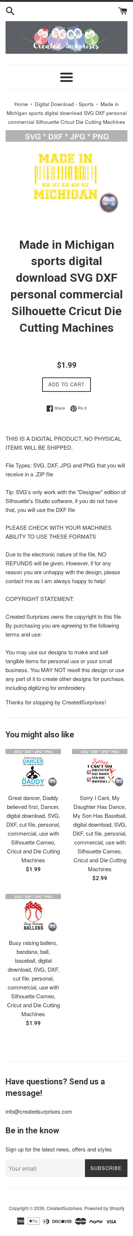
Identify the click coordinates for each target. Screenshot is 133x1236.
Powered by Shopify (104, 1208)
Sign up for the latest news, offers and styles (59, 1149)
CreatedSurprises (64, 1208)
